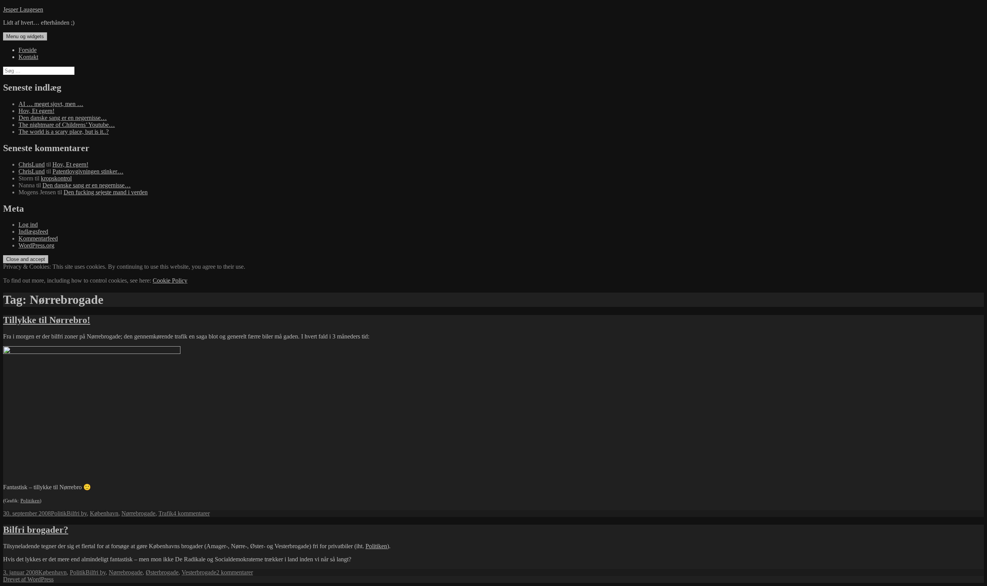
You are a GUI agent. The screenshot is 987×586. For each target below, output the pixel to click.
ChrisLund (32, 164)
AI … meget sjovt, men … (51, 104)
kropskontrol (56, 178)
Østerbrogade (162, 572)
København (104, 513)
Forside (28, 50)
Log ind (28, 224)
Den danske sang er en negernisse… (63, 118)
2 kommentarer (234, 572)
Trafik (165, 513)
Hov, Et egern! (36, 111)
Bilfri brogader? (35, 530)
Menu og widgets (25, 36)
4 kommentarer (191, 513)
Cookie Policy (170, 280)
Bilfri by (77, 513)
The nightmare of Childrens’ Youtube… (67, 124)
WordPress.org (36, 245)
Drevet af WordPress (28, 579)
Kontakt (28, 57)
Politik (59, 513)
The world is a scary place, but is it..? (64, 131)
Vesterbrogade (199, 572)
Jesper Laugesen (23, 9)
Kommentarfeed (38, 238)
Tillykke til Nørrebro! (46, 320)
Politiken (30, 500)
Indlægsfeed (33, 231)
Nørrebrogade (138, 513)
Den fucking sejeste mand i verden (106, 192)
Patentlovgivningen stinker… (87, 171)
